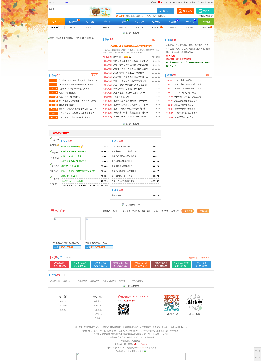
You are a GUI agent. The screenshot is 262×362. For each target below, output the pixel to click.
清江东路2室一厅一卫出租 (123, 176)
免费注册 (177, 2)
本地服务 (107, 211)
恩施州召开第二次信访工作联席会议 (124, 116)
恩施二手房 (151, 16)
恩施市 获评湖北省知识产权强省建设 (125, 85)
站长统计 (139, 351)
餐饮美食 (126, 211)
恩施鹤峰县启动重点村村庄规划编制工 (125, 77)
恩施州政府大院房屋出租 (122, 166)
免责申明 (63, 305)
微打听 (106, 27)
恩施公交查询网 (109, 281)
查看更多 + (204, 258)
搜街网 (51, 9)
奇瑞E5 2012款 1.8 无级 (71, 156)
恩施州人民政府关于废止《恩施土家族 (125, 69)
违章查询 (123, 27)
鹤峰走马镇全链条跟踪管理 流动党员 (125, 81)
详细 (140, 53)
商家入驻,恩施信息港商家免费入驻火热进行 (77, 109)
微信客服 (165, 327)
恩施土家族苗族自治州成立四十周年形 (125, 100)
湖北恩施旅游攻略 (66, 105)
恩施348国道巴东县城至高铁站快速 (124, 108)
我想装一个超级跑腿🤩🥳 (72, 146)
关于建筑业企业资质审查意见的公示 (74, 89)
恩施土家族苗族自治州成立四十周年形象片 (131, 46)
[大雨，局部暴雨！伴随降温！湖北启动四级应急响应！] (74, 53)
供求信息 (73, 27)
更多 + (94, 75)
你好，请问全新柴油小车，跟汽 (188, 84)
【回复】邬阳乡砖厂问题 (185, 92)
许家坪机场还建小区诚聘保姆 (124, 156)
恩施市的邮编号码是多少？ (185, 113)
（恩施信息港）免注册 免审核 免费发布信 (76, 113)
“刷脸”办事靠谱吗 (116, 96)
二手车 (123, 21)
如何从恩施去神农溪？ (183, 117)
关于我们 (63, 301)
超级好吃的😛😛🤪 (117, 57)
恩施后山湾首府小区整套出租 (124, 171)
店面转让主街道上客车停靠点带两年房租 (78, 171)
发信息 (257, 351)
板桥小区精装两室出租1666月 (73, 151)
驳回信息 (209, 16)
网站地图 (175, 327)
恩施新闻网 (55, 281)
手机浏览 (195, 2)
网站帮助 (189, 27)
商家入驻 (98, 301)
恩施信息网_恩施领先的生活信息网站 (74, 117)
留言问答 (206, 27)
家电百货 (175, 211)
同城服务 (156, 21)
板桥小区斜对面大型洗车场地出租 (126, 151)
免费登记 (193, 258)
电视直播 (139, 27)
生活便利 (155, 211)
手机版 (98, 318)
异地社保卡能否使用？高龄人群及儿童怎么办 (78, 80)
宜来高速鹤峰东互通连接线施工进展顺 (125, 112)
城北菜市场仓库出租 (69, 176)
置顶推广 (89, 27)
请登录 (168, 2)
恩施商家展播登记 (130, 327)
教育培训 (146, 211)
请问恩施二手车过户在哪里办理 (187, 97)
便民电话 (173, 27)
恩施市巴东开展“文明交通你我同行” (124, 92)
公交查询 (156, 27)
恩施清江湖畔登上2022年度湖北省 (123, 73)
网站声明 (78, 327)
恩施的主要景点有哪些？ (184, 109)
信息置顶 (98, 310)
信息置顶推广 (145, 327)
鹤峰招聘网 (124, 281)
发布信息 (98, 305)
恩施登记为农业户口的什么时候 (188, 88)
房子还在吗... (117, 195)
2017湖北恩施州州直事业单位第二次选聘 (76, 84)
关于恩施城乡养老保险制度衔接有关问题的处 (78, 101)
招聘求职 (73, 21)
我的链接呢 (116, 327)
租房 (128, 16)
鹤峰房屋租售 (137, 281)
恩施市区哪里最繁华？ (183, 105)
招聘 (132, 16)
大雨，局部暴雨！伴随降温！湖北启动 (125, 61)
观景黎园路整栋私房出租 (122, 161)
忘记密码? (186, 2)
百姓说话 (160, 16)
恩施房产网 (95, 281)
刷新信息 (98, 314)
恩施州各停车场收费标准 (69, 97)
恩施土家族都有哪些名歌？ (185, 101)
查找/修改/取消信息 (101, 327)
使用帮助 (88, 327)
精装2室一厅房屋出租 (121, 146)
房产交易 (89, 21)
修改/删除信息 (207, 2)
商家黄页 (189, 21)
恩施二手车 (140, 16)
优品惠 (172, 21)
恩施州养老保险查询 (67, 93)
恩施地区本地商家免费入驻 (66, 243)
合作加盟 (156, 327)
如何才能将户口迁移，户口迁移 (188, 80)
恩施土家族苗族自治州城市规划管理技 (125, 65)
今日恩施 (206, 21)
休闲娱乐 (117, 211)
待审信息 (201, 16)
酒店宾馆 (165, 211)
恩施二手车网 (69, 281)
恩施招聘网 (82, 281)
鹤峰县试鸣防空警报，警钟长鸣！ (123, 89)
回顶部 (257, 358)
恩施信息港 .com (137, 348)
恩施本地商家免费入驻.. (96, 243)
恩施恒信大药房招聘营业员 (123, 181)
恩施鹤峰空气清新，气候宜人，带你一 (125, 104)
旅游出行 (136, 211)
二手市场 (106, 21)
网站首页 (56, 21)
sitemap (183, 327)
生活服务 (139, 21)
